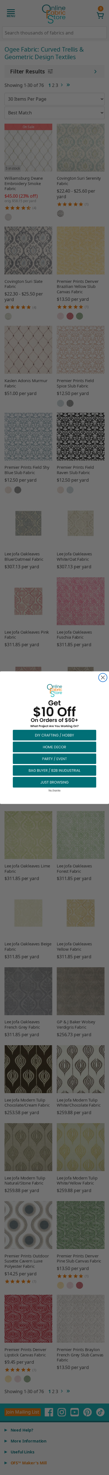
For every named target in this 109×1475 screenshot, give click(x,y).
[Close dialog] (103, 677)
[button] (54, 735)
